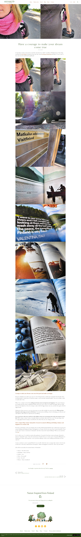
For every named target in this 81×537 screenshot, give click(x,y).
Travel (41, 2)
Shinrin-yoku (36, 2)
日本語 (74, 2)
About (31, 2)
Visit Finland (24, 54)
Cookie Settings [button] (69, 535)
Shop (48, 2)
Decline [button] (78, 535)
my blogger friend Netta (47, 54)
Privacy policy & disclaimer (55, 531)
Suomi (71, 2)
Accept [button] (74, 535)
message (51, 468)
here (18, 432)
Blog (45, 2)
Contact (52, 2)
